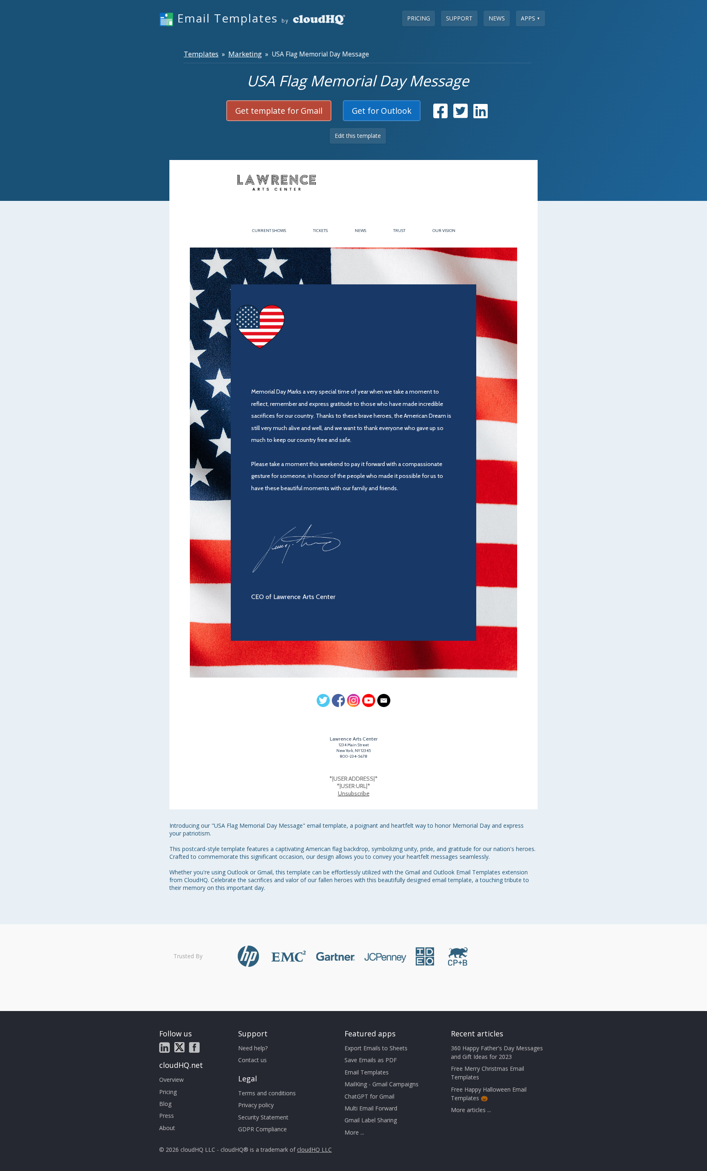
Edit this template (358, 136)
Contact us (252, 1060)
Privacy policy (256, 1105)
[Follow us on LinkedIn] (164, 1047)
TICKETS (320, 230)
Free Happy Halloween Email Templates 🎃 (489, 1093)
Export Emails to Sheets (376, 1048)
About (167, 1128)
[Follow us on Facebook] (194, 1047)
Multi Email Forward (370, 1108)
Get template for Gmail (278, 110)
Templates (201, 54)
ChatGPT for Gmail (369, 1096)
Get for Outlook (382, 110)
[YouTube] (368, 700)
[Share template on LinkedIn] (480, 115)
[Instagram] (353, 700)
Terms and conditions (267, 1093)
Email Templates (366, 1072)
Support (459, 18)
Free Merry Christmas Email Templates (487, 1073)
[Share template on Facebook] (440, 115)
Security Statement (263, 1117)
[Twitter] (323, 700)
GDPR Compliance (262, 1129)
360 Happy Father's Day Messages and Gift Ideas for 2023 (497, 1052)
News (497, 18)
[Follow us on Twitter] (179, 1047)
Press (166, 1115)
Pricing (418, 18)
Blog (165, 1104)
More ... (354, 1132)
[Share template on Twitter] (460, 115)
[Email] (383, 700)
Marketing (245, 54)
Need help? (253, 1048)
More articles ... (471, 1110)
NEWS (360, 230)
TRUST (399, 230)
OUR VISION (443, 230)
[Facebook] (338, 700)
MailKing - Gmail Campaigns (381, 1084)
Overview (171, 1079)
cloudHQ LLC (314, 1149)
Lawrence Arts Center (354, 739)
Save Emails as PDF (370, 1060)
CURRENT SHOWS (269, 230)
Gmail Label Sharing (370, 1120)
